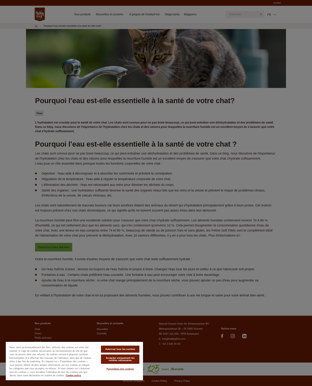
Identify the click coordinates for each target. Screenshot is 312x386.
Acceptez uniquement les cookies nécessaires (120, 359)
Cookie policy (73, 375)
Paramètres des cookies (120, 369)
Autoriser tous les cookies (120, 349)
